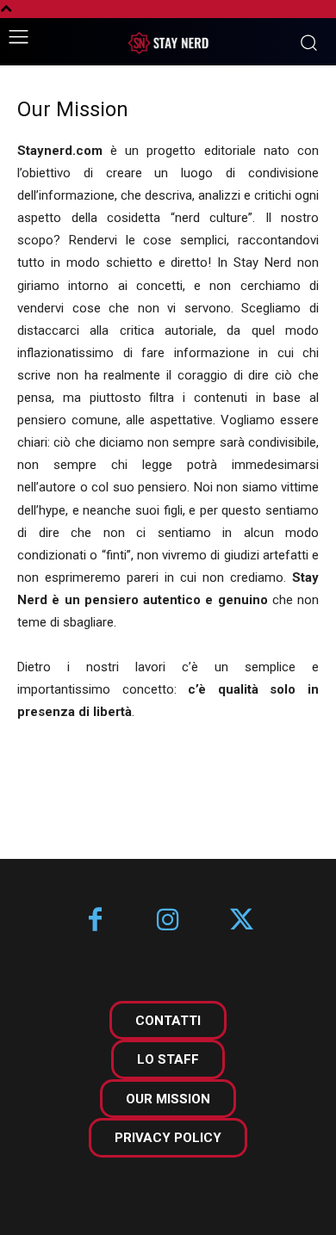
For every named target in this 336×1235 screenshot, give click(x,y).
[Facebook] (95, 921)
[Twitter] (241, 921)
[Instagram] (168, 921)
